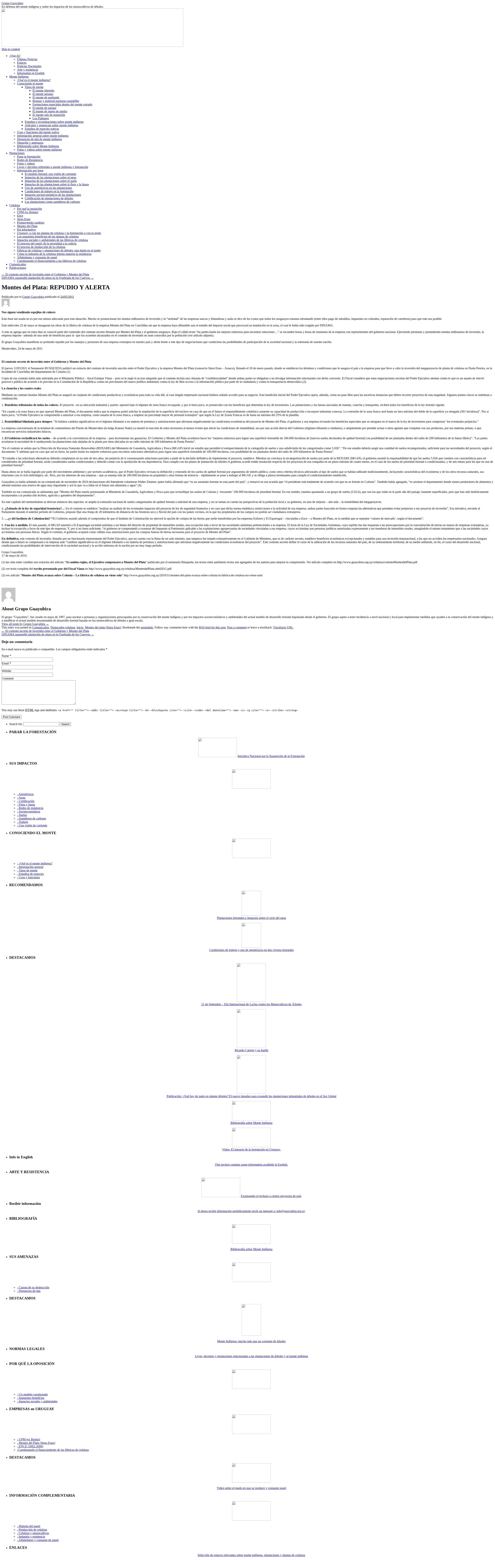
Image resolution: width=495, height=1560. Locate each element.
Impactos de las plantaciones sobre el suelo (51, 181)
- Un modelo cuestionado (32, 1394)
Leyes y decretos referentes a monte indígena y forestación (52, 167)
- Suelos (22, 815)
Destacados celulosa (62, 627)
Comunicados (17, 264)
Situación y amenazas (30, 142)
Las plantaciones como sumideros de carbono (52, 201)
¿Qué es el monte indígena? (34, 80)
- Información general (30, 867)
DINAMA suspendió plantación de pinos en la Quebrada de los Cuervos (48, 277)
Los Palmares (40, 118)
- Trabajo (22, 822)
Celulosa (14, 205)
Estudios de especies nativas (42, 128)
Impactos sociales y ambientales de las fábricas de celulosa (52, 240)
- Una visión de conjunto (32, 825)
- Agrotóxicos (25, 794)
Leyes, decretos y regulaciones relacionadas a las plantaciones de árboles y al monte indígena (251, 1356)
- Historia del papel (28, 1526)
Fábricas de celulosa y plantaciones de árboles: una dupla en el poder (59, 250)
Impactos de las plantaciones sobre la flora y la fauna (57, 184)
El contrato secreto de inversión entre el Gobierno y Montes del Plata (45, 274)
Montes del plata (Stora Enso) (103, 627)
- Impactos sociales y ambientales (37, 1401)
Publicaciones (17, 267)
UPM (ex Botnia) (27, 212)
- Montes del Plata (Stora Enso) (36, 1443)
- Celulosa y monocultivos (33, 1533)
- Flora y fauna (26, 804)
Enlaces (21, 62)
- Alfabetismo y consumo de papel (38, 1540)
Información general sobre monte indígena (42, 135)
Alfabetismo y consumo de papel (37, 257)
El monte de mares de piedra (49, 111)
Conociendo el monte (30, 83)
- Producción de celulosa (32, 1529)
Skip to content (11, 49)
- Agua (21, 797)
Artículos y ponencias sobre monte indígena (51, 125)
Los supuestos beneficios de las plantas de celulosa (48, 236)
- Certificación (25, 801)
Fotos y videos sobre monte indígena (39, 149)
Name (5, 655)
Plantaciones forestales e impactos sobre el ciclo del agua (251, 918)
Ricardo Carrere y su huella (251, 1050)
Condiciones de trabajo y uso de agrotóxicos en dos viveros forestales (251, 950)
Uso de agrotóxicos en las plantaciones (48, 187)
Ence (20, 215)
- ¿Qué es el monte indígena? (34, 863)
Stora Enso (23, 219)
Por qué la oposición (29, 208)
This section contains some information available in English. (251, 1164)
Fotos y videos (26, 163)
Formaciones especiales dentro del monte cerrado (62, 104)
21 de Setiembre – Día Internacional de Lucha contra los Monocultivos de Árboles (251, 1004)
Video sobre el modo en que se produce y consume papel (251, 1488)
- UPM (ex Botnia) (28, 1439)
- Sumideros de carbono (31, 818)
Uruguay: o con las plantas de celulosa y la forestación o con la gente (59, 233)
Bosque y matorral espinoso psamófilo (55, 101)
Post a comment (237, 627)
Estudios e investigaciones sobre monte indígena (54, 121)
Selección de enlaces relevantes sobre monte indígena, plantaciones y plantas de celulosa (251, 1555)
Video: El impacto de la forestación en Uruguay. (251, 1149)
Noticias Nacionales (29, 66)
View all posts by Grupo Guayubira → (25, 624)
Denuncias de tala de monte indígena (39, 139)
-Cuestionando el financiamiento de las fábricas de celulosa (53, 1449)
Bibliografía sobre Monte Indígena (38, 146)
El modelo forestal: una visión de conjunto (50, 174)
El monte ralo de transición (48, 114)
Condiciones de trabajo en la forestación (49, 191)
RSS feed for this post (212, 627)
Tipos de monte (34, 87)
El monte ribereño (43, 90)
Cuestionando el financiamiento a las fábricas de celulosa (51, 260)
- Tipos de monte (27, 870)
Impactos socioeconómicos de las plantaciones (53, 194)
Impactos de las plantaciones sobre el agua (50, 177)
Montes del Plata (27, 226)
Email (5, 663)
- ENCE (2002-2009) (30, 1446)
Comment (8, 678)
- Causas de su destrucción (33, 1287)
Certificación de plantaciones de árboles (49, 198)
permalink (147, 627)
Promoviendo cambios (30, 222)
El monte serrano (42, 94)
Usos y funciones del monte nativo (38, 132)
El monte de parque (44, 108)
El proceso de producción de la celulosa (41, 247)
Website (6, 671)
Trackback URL (283, 627)
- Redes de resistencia (30, 808)
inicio (80, 627)
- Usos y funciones (28, 877)
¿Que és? (14, 55)
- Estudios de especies (30, 874)
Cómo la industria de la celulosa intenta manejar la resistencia (54, 254)
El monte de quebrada (45, 97)
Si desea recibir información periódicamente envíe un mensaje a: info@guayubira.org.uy (251, 1211)
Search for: (16, 724)
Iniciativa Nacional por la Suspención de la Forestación (271, 756)
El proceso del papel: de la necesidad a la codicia (46, 243)
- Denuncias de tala (28, 1290)
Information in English (30, 73)
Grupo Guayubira (12, 3)
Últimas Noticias (27, 59)
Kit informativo (26, 229)
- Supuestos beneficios (30, 1397)
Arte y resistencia (27, 69)
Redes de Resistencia (30, 160)
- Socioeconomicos (28, 811)
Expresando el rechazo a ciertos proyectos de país (271, 1196)
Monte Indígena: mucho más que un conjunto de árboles (251, 1341)
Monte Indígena (19, 76)
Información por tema (30, 170)
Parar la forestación (28, 156)
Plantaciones (17, 153)
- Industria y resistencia (31, 1536)
